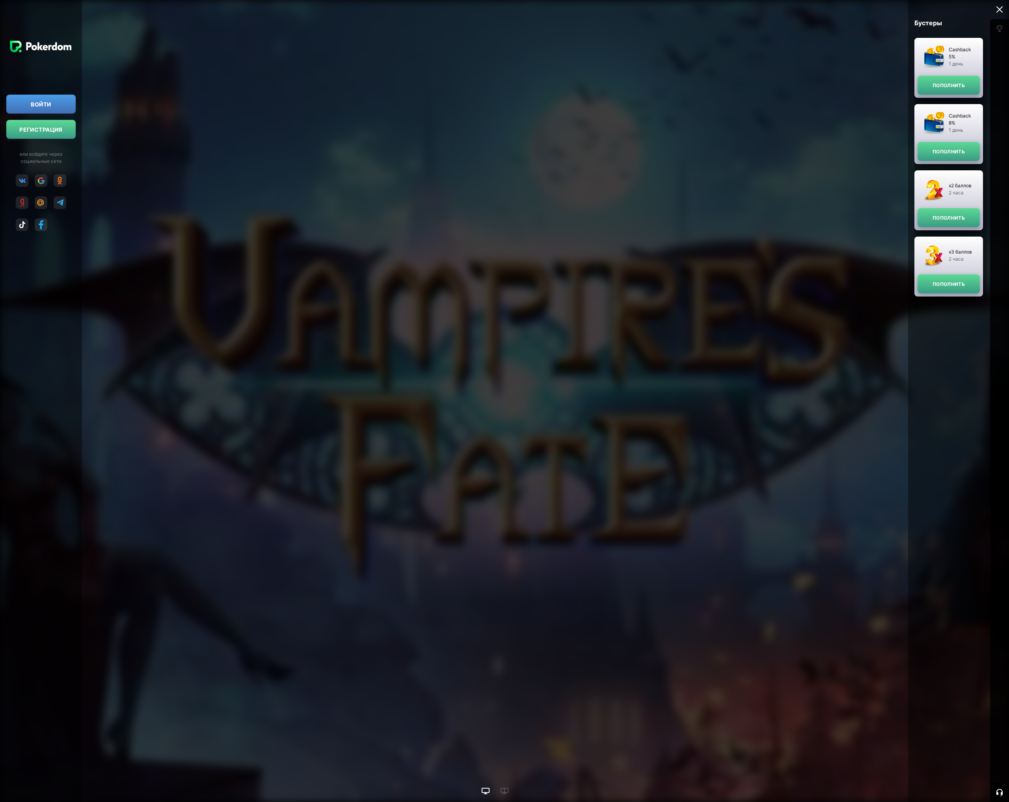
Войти (41, 104)
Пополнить (949, 85)
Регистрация (41, 129)
